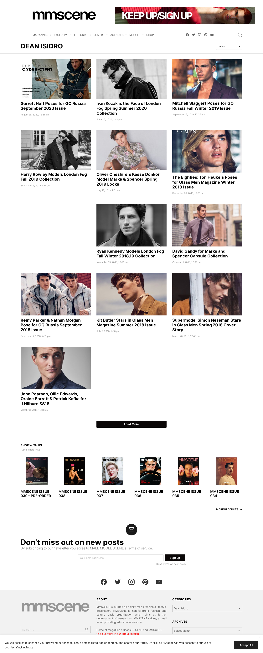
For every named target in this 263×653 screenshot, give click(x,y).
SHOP (150, 35)
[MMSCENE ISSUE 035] (188, 471)
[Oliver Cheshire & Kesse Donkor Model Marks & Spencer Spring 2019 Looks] (131, 150)
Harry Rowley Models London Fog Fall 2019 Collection (54, 177)
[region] (131, 644)
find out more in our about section (117, 633)
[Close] (260, 637)
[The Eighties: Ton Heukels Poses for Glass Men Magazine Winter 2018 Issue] (207, 151)
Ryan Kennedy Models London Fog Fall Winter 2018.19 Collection (130, 253)
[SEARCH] (240, 35)
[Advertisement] (56, 231)
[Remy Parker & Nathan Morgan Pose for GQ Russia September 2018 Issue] (56, 294)
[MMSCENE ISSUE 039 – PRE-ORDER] (37, 471)
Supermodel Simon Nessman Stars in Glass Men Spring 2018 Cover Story (206, 325)
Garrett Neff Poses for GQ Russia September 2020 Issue (53, 106)
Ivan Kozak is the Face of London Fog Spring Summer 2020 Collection (128, 108)
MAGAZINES (40, 35)
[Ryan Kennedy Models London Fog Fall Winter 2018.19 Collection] (131, 225)
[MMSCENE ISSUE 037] (112, 471)
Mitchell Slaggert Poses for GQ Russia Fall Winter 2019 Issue (203, 105)
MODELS (135, 35)
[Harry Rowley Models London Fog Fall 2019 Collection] (56, 150)
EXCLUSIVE (61, 35)
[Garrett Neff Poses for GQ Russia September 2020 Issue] (56, 79)
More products (227, 509)
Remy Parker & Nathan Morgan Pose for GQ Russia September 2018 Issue (51, 325)
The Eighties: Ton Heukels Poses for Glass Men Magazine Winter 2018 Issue (204, 182)
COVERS (99, 35)
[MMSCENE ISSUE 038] (75, 471)
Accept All (246, 645)
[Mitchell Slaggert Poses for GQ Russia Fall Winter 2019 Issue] (207, 79)
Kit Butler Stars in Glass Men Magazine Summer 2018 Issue (126, 322)
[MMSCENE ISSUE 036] (150, 471)
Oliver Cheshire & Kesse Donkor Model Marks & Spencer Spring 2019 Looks (128, 179)
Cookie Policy (24, 647)
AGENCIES (117, 35)
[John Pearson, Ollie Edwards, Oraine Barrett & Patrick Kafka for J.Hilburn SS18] (56, 368)
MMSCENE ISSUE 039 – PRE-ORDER (36, 494)
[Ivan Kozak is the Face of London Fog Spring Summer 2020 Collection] (131, 79)
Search (87, 630)
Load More (131, 424)
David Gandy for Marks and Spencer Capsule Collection (200, 253)
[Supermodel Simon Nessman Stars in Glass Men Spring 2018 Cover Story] (207, 294)
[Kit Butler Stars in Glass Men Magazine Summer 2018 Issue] (131, 294)
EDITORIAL (81, 35)
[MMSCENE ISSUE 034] (226, 471)
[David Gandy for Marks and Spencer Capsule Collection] (207, 225)
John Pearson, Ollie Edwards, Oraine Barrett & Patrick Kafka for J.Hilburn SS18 (53, 399)
